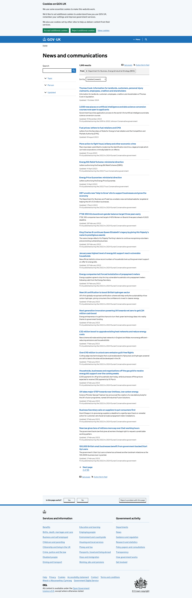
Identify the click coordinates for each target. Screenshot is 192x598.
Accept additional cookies (56, 30)
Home (45, 46)
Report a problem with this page (132, 500)
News (118, 532)
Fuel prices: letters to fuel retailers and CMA (100, 128)
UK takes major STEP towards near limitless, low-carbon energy (108, 391)
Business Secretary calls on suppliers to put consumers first (107, 410)
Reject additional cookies (83, 30)
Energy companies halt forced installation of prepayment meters (109, 274)
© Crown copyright (140, 591)
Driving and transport (52, 562)
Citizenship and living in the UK (56, 547)
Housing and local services (91, 542)
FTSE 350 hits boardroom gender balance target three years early (110, 214)
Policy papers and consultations (130, 547)
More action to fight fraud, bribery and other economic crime (107, 144)
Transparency (122, 552)
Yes (71, 500)
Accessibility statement (78, 577)
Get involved (121, 562)
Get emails (128, 65)
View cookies (103, 30)
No (84, 500)
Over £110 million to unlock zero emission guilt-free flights (106, 352)
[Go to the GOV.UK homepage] (52, 39)
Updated (52, 92)
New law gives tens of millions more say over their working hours (109, 428)
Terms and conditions (110, 577)
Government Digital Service (86, 580)
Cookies (61, 577)
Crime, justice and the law (54, 552)
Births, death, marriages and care (58, 532)
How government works (127, 557)
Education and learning (89, 527)
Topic (50, 78)
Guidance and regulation (127, 537)
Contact (94, 577)
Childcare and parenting (54, 542)
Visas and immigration (89, 557)
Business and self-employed (55, 537)
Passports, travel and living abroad (95, 552)
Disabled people (50, 557)
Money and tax (86, 547)
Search (54, 66)
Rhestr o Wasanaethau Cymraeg (57, 580)
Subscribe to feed (142, 65)
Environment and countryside (92, 537)
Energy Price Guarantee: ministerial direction (100, 177)
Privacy (52, 577)
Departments (122, 527)
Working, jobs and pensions (91, 562)
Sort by (82, 79)
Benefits (46, 527)
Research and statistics (126, 542)
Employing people (87, 532)
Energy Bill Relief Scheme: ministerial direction (101, 162)
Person (51, 85)
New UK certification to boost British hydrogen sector (104, 292)
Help (45, 577)
